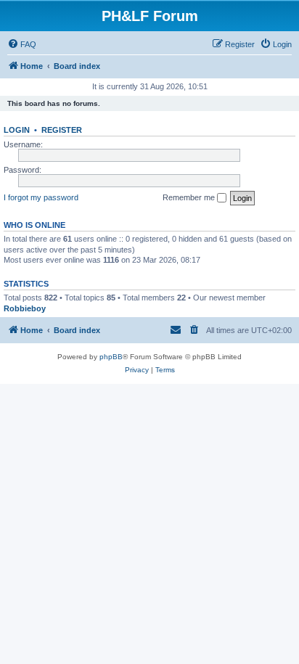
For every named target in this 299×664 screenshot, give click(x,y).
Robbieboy (25, 308)
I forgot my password (41, 197)
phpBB (111, 357)
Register (61, 130)
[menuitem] (21, 44)
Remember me (190, 197)
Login (17, 130)
